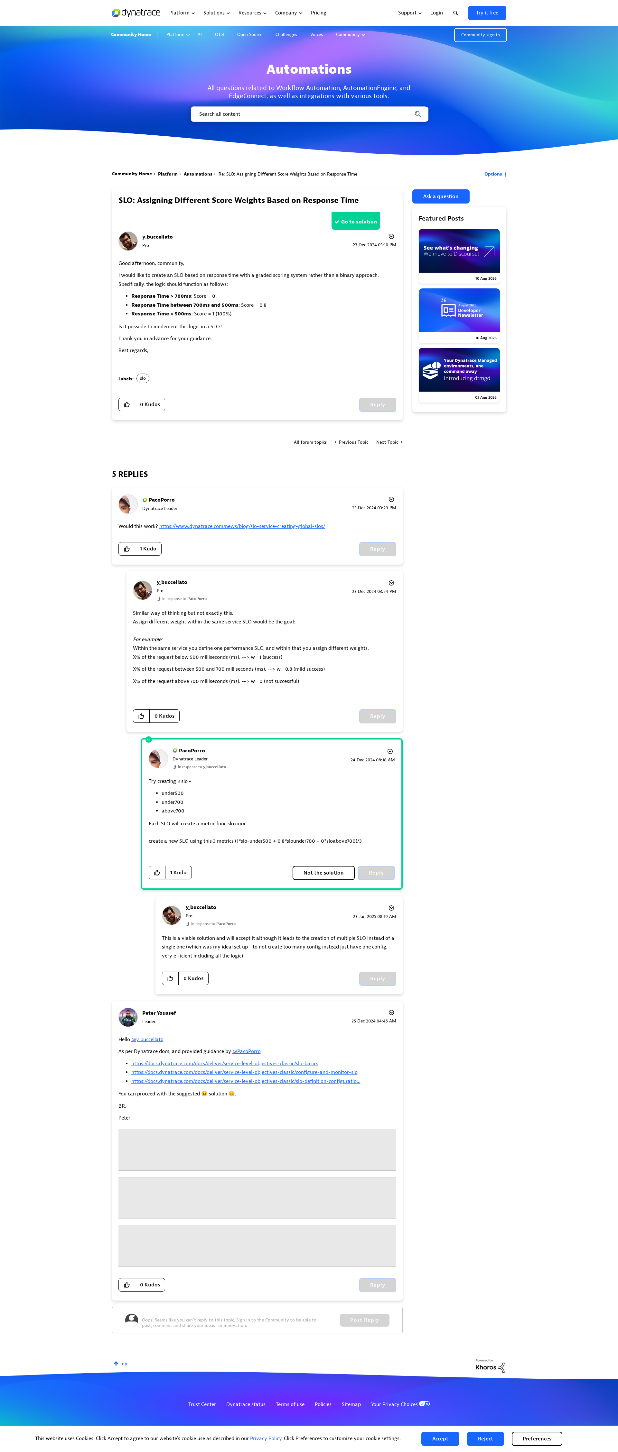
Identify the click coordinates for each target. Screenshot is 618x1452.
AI (200, 34)
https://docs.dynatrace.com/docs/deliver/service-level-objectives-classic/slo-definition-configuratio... (245, 1081)
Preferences (537, 1439)
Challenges (286, 34)
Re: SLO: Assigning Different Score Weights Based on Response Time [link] (288, 174)
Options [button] (493, 174)
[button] (440, 1439)
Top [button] (123, 1363)
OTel (219, 34)
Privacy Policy (265, 1438)
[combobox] (309, 114)
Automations (198, 174)
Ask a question (441, 196)
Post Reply (364, 1320)
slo (143, 378)
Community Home (131, 34)
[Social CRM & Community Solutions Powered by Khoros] (490, 1365)
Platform (175, 34)
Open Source (249, 34)
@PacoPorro (246, 1051)
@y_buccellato (147, 1039)
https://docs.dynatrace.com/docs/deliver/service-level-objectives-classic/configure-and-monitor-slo (244, 1072)
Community (348, 34)
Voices (316, 34)
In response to (184, 598)
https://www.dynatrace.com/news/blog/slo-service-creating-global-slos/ (242, 526)
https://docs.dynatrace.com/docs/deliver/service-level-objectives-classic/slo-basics (224, 1063)
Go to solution (359, 222)
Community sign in (480, 35)
